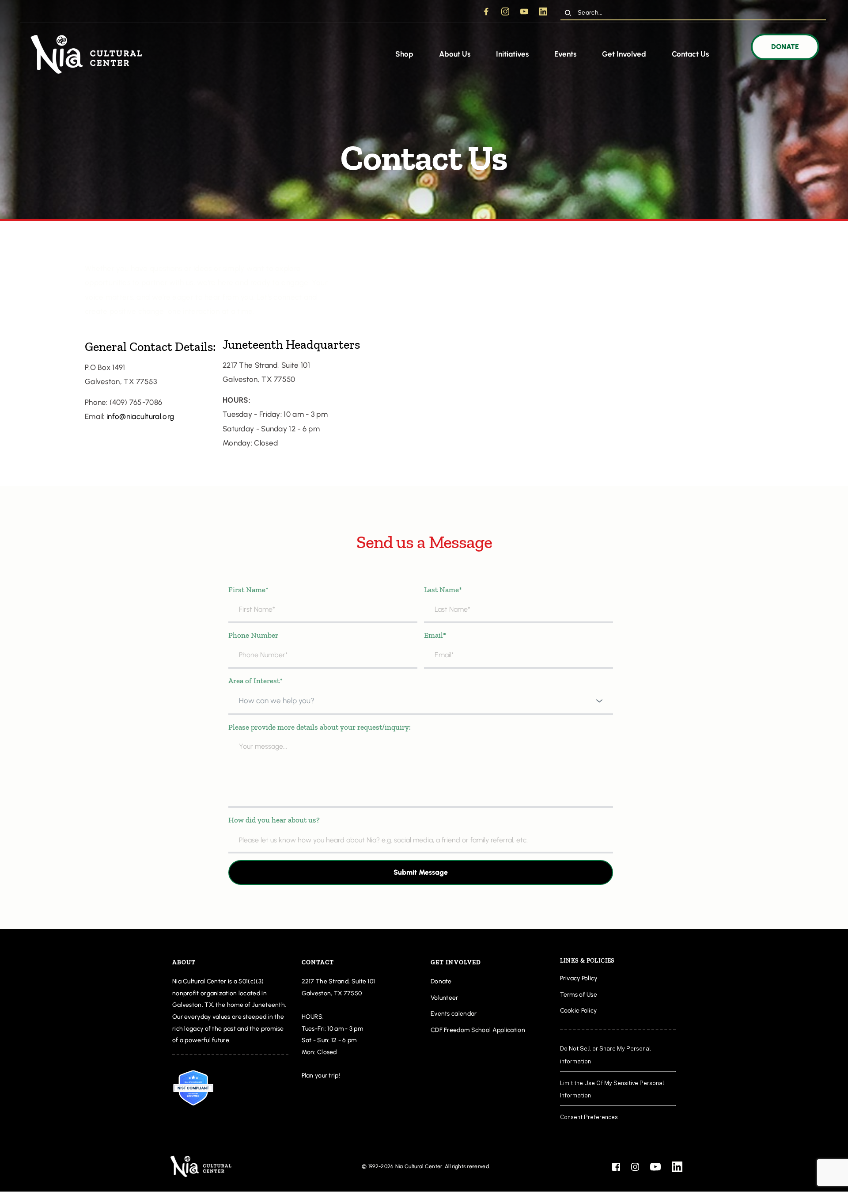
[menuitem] (404, 54)
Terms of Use (579, 994)
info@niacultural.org (140, 416)
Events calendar (454, 1013)
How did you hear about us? (274, 819)
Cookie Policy (579, 1010)
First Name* (248, 589)
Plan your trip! (322, 1075)
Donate (441, 981)
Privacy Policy (579, 978)
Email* (435, 635)
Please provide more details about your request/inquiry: (319, 727)
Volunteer (444, 998)
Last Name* (443, 589)
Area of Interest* (255, 680)
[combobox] (420, 701)
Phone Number (253, 635)
